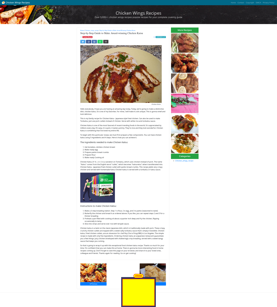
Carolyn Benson (87, 37)
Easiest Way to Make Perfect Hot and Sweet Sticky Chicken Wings (93, 272)
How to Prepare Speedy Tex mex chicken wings (184, 103)
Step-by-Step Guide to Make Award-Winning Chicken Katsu (117, 30)
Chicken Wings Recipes (17, 2)
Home (233, 3)
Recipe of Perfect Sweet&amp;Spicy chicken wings (183, 83)
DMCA (258, 3)
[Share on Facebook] (88, 41)
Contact (241, 3)
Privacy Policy (268, 3)
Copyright (250, 3)
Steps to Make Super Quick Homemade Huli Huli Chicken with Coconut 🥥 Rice (184, 143)
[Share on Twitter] (82, 41)
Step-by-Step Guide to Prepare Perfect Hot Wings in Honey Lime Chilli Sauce (184, 123)
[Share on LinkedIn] (94, 41)
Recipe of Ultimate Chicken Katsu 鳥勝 (153, 272)
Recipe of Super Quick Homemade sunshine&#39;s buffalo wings (184, 62)
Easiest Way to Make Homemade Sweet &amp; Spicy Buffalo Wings (183, 42)
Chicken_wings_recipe (92, 30)
